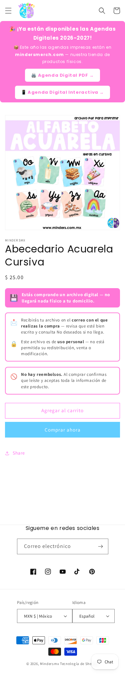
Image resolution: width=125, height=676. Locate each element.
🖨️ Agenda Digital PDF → (62, 75)
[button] (8, 10)
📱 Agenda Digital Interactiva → (62, 92)
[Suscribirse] (100, 546)
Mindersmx (49, 663)
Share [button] (19, 453)
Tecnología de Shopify (79, 663)
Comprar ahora (63, 430)
